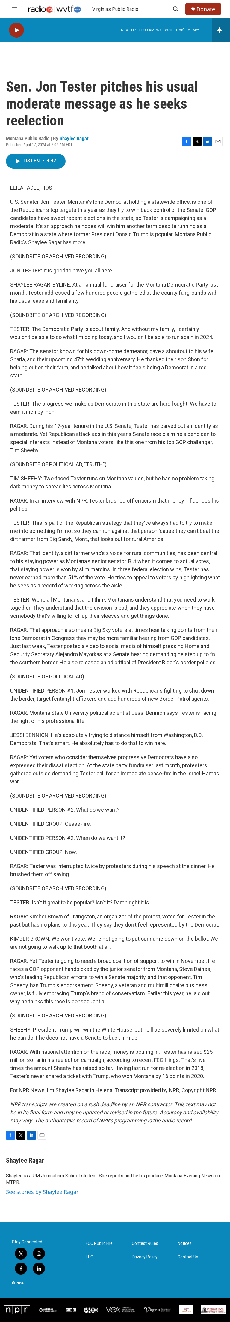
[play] (16, 30)
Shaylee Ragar (74, 138)
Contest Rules (145, 1243)
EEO (89, 1257)
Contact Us (188, 1257)
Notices (185, 1243)
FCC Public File (99, 1243)
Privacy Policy (145, 1257)
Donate (205, 9)
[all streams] (221, 30)
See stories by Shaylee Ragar (42, 1191)
